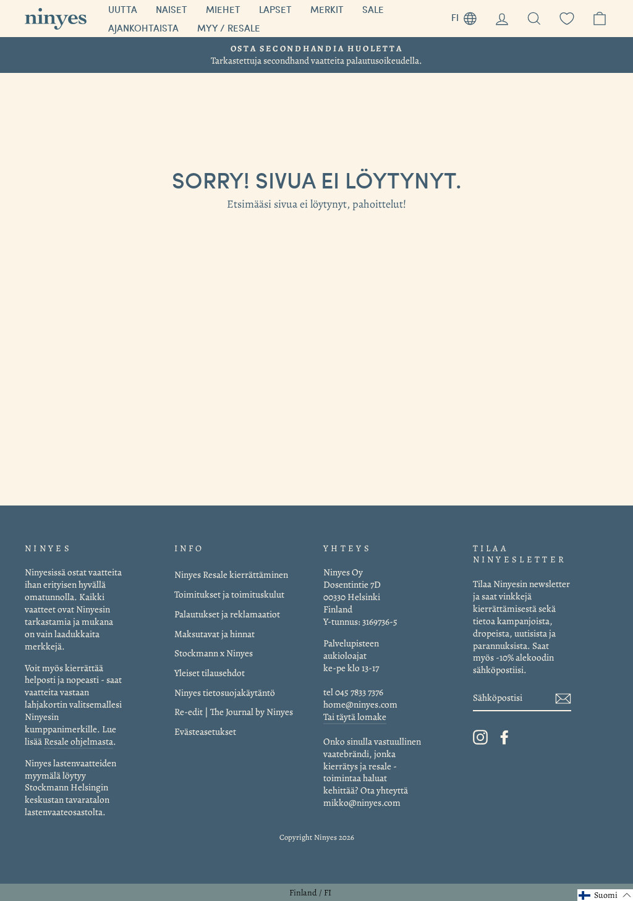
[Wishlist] (567, 18)
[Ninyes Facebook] (504, 737)
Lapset (275, 9)
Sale (373, 9)
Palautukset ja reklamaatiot (227, 613)
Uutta (122, 9)
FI (468, 15)
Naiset (171, 9)
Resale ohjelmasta (78, 741)
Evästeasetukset (205, 731)
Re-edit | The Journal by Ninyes (233, 711)
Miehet (223, 9)
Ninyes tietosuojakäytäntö (224, 692)
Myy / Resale (228, 28)
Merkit (327, 9)
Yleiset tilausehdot (209, 672)
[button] (605, 895)
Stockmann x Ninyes (213, 652)
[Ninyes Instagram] (480, 737)
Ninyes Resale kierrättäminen (231, 574)
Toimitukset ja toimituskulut (229, 594)
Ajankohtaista (143, 28)
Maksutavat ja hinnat (214, 633)
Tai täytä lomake (354, 716)
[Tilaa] (563, 698)
